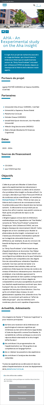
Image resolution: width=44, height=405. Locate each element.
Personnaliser (22, 392)
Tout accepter (22, 387)
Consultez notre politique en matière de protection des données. (22, 380)
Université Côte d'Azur (8, 1)
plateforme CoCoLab (15, 369)
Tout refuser (22, 398)
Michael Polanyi (8, 200)
